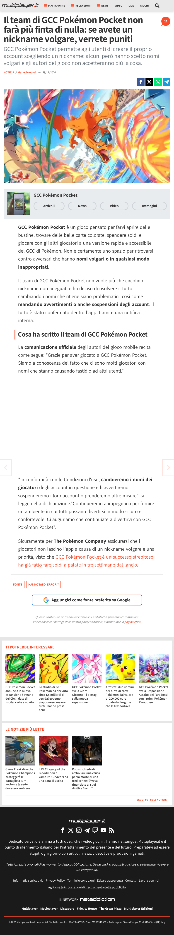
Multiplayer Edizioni (138, 908)
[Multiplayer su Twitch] (95, 830)
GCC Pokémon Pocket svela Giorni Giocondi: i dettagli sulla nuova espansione (87, 694)
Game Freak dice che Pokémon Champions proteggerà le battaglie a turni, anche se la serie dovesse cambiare (20, 778)
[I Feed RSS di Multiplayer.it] (111, 830)
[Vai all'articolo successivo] (5, 468)
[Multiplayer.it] (20, 5)
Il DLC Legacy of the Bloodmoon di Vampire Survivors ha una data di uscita (53, 774)
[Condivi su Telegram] (166, 82)
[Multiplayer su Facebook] (62, 830)
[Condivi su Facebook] (141, 82)
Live (131, 5)
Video (118, 5)
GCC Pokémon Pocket (55, 195)
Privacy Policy (55, 880)
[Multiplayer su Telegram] (87, 830)
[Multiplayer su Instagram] (79, 830)
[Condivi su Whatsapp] (158, 82)
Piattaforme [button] (56, 5)
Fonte (17, 584)
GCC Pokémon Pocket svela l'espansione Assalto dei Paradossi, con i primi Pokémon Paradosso (154, 694)
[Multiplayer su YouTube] (103, 830)
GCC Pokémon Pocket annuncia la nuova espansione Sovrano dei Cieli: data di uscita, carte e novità (20, 694)
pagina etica (132, 622)
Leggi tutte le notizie (152, 799)
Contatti (130, 880)
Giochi (144, 5)
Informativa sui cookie (28, 880)
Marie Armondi (27, 72)
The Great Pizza (110, 908)
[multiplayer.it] (87, 820)
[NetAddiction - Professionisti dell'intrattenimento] (97, 899)
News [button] (105, 5)
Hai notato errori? (43, 584)
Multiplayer (30, 908)
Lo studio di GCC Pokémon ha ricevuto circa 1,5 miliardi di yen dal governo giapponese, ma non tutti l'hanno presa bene (53, 698)
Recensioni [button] (83, 5)
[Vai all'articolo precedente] (168, 468)
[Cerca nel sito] (157, 5)
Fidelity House (87, 908)
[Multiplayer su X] (70, 830)
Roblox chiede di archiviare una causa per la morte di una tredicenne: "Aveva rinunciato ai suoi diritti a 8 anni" (86, 778)
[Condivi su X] (149, 82)
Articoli (49, 205)
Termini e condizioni (80, 880)
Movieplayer (49, 908)
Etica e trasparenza (110, 880)
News (82, 205)
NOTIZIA (9, 72)
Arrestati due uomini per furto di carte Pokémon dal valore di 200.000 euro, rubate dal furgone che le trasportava (120, 696)
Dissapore (67, 908)
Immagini (149, 205)
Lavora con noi (149, 880)
